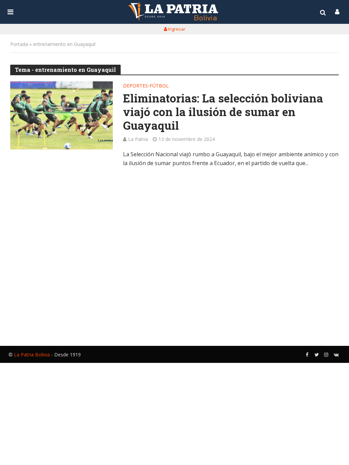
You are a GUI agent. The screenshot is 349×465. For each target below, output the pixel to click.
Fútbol (159, 86)
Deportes (135, 86)
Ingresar (176, 29)
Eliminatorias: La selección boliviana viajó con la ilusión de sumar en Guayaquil (223, 112)
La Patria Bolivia (32, 354)
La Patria (138, 139)
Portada (19, 44)
